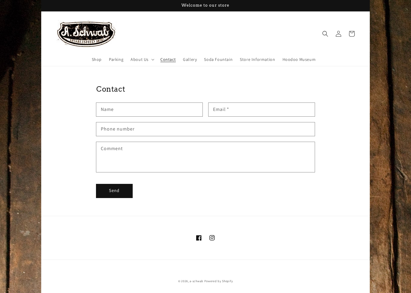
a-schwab (196, 281)
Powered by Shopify (218, 281)
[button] (142, 59)
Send (114, 190)
